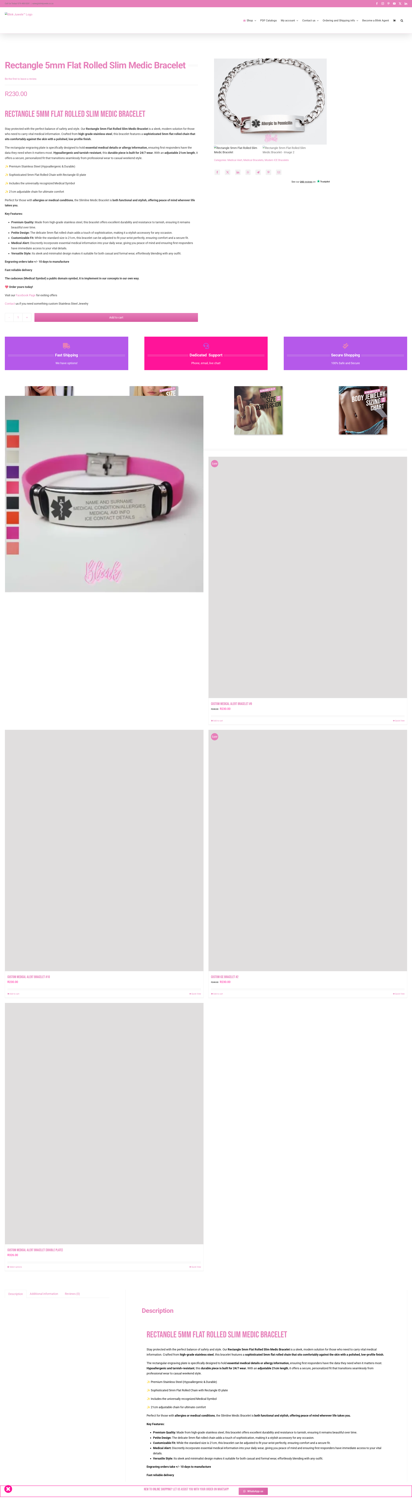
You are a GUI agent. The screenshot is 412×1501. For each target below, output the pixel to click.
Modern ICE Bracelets (277, 160)
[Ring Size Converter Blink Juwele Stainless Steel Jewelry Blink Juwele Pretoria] (258, 387)
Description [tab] (15, 1294)
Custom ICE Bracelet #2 (225, 977)
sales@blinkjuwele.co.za (42, 3)
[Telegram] (258, 172)
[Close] (8, 1489)
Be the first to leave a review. (21, 78)
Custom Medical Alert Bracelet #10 (28, 977)
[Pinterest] (268, 172)
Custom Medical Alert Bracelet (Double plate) (35, 1250)
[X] (227, 172)
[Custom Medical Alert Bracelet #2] (104, 495)
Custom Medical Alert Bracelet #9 (231, 704)
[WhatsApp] (248, 172)
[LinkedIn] (237, 172)
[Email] (278, 172)
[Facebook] (217, 172)
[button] (402, 20)
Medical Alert (234, 160)
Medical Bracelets (253, 160)
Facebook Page (26, 295)
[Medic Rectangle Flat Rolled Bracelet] (310, 102)
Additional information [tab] (44, 1293)
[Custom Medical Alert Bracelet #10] (104, 850)
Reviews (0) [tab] (72, 1293)
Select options (16, 1267)
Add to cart (116, 317)
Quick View (400, 721)
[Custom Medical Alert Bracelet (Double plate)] (104, 1123)
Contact (10, 303)
